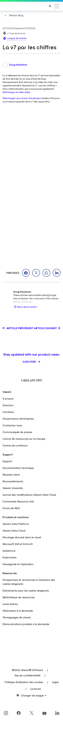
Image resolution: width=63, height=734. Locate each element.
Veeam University (13, 488)
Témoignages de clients (17, 617)
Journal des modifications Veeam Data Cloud (29, 495)
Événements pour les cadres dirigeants (26, 590)
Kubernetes (9, 557)
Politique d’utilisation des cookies (24, 682)
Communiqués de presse (17, 432)
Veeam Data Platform (16, 524)
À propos (8, 398)
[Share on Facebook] (26, 273)
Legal (55, 682)
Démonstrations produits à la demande (26, 624)
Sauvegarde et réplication (18, 564)
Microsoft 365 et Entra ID (18, 544)
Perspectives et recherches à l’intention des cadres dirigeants (29, 582)
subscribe (30, 361)
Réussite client (11, 474)
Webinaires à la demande (18, 610)
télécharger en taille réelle (16, 92)
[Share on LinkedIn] (56, 273)
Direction (8, 405)
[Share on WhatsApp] (46, 273)
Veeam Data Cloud (14, 530)
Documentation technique (18, 468)
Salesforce (9, 550)
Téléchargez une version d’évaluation (22, 98)
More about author (27, 307)
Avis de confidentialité (27, 675)
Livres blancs (10, 604)
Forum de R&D (11, 508)
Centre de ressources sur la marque (24, 439)
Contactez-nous (12, 425)
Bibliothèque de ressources (19, 597)
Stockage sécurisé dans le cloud (22, 537)
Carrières (8, 412)
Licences (35, 689)
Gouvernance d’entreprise (18, 418)
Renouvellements (13, 481)
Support (7, 461)
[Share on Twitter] (36, 273)
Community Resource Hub (18, 501)
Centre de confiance (15, 445)
